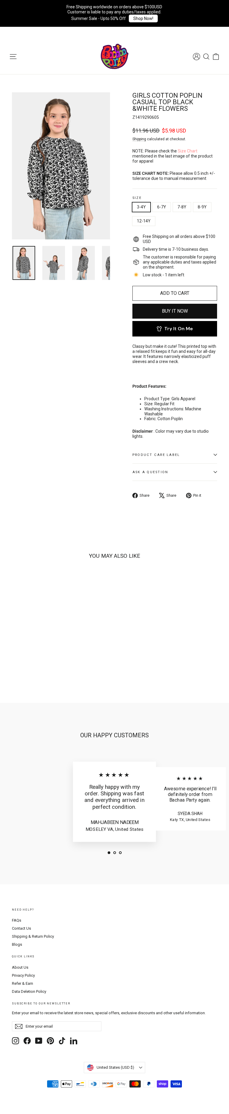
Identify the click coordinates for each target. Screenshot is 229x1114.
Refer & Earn (22, 983)
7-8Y (181, 207)
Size (137, 198)
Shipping (139, 139)
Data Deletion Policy (29, 991)
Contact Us (21, 928)
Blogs (17, 944)
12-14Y (144, 221)
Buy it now (175, 311)
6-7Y (161, 207)
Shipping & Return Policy (33, 936)
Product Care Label (156, 455)
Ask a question (150, 472)
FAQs (16, 920)
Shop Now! (143, 18)
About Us (20, 967)
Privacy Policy (23, 975)
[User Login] (196, 56)
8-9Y (202, 207)
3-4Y (141, 207)
